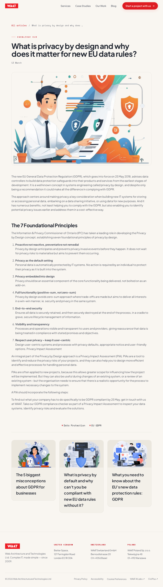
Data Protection (74, 425)
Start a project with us (138, 5)
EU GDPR (96, 425)
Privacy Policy (80, 579)
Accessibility (97, 579)
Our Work (101, 5)
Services (66, 5)
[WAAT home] (11, 5)
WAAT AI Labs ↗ (137, 579)
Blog (113, 5)
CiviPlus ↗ (153, 579)
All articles (19, 25)
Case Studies (83, 5)
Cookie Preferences (117, 579)
